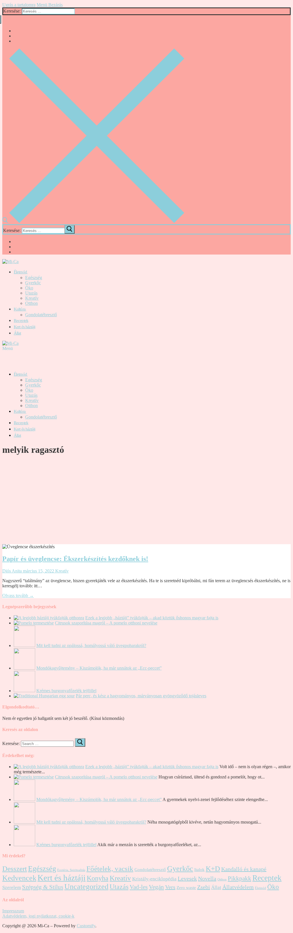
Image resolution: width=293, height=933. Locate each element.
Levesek (187, 878)
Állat (216, 887)
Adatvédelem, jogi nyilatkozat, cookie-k (38, 916)
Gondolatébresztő (150, 869)
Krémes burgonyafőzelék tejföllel (66, 690)
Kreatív (61, 570)
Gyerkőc (180, 868)
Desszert (14, 868)
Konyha (97, 878)
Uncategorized (86, 886)
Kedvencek (19, 878)
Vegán (156, 887)
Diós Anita (12, 570)
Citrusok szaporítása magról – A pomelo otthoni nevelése (106, 622)
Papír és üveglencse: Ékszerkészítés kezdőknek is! (75, 558)
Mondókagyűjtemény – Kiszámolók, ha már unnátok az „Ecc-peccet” (99, 668)
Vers (170, 887)
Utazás (119, 886)
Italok (199, 869)
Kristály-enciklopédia (154, 879)
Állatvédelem (238, 887)
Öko (273, 886)
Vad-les (139, 887)
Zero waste (186, 887)
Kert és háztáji (61, 877)
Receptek (267, 878)
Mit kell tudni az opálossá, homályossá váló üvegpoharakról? (91, 645)
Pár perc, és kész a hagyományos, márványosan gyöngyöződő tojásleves (141, 695)
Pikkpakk (239, 878)
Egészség (42, 868)
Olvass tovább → (18, 595)
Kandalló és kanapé (243, 869)
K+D (213, 868)
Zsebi (203, 887)
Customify (86, 925)
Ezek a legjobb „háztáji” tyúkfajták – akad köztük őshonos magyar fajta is (151, 617)
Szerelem (11, 887)
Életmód (260, 888)
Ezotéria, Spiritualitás (71, 870)
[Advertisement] (146, 501)
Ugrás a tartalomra (18, 4)
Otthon (222, 879)
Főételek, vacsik (109, 868)
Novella (207, 878)
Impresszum (13, 910)
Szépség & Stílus (42, 887)
